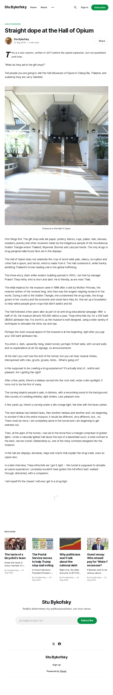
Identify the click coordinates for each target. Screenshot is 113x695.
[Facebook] (59, 643)
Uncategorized (13, 24)
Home (33, 7)
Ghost (63, 671)
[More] (52, 7)
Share (102, 40)
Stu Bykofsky (16, 7)
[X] (53, 643)
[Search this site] (75, 7)
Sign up (57, 664)
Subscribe (99, 7)
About (44, 7)
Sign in (84, 7)
